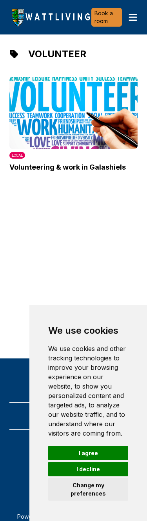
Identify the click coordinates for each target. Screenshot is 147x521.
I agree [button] (88, 453)
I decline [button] (88, 469)
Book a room (103, 17)
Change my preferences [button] (88, 489)
